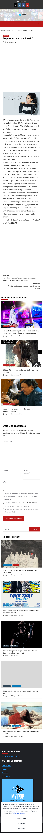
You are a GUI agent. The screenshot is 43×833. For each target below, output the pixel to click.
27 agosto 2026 (16, 696)
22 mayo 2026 (15, 375)
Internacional (19, 605)
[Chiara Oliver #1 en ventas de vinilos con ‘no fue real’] (21, 353)
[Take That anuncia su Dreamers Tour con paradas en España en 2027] (21, 594)
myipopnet (7, 336)
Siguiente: (24, 286)
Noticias (6, 35)
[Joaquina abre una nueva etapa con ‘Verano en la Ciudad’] (21, 715)
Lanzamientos (7, 565)
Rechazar (21, 823)
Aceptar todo (21, 818)
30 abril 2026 (15, 414)
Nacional (6, 325)
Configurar (21, 828)
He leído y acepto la (21, 503)
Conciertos (6, 776)
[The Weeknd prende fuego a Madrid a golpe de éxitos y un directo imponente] (21, 634)
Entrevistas (6, 766)
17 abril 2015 (10, 42)
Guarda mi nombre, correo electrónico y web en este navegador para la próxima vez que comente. (20, 496)
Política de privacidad (29, 503)
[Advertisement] (21, 69)
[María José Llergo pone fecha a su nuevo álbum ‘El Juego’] (21, 392)
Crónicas (6, 645)
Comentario (8, 441)
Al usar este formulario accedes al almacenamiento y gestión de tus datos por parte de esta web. (22, 509)
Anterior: (19, 278)
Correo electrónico (27, 471)
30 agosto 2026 (16, 575)
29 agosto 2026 (16, 615)
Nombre (6, 470)
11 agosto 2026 (16, 736)
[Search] (39, 24)
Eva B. (6, 655)
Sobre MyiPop (21, 1)
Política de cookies (18, 813)
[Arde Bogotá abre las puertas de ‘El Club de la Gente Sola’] (21, 554)
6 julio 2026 (15, 336)
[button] (3, 23)
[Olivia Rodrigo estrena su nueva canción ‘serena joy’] (21, 674)
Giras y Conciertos (9, 605)
